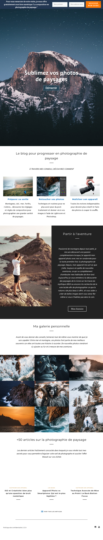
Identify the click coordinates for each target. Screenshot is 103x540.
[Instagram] (95, 527)
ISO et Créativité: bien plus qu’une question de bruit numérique (18, 493)
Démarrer (51, 88)
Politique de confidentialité (12, 527)
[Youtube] (99, 527)
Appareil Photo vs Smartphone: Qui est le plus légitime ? (51, 493)
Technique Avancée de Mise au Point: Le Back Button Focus (85, 493)
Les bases (51, 488)
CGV (25, 527)
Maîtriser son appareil (85, 199)
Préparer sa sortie (18, 199)
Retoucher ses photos (51, 199)
